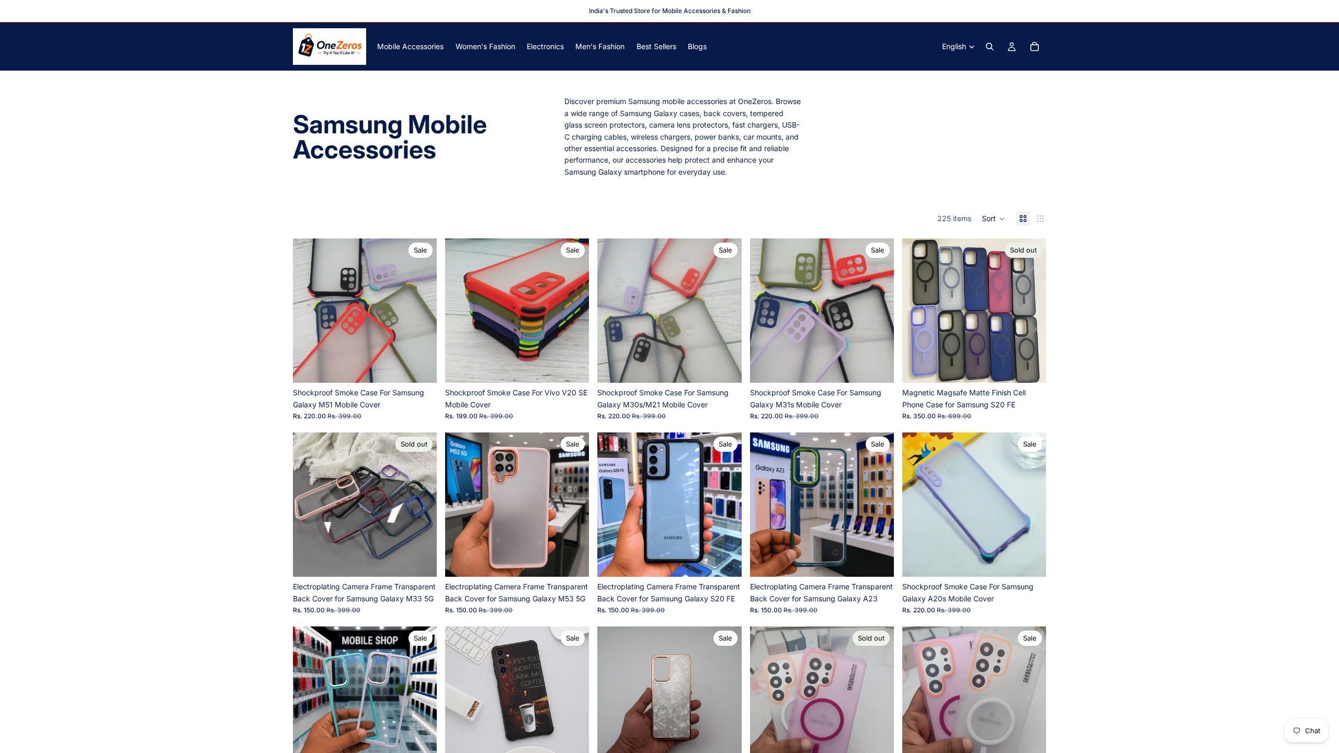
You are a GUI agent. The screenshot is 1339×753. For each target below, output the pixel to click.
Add (886, 560)
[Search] (989, 46)
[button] (993, 218)
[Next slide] (421, 310)
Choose (429, 366)
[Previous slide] (308, 310)
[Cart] (1034, 46)
